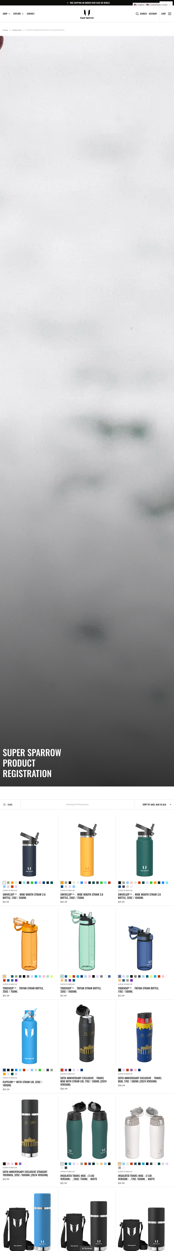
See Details (105, 2)
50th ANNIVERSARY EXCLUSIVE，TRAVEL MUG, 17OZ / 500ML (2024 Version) (140, 1079)
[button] (152, 5)
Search (143, 13)
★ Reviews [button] (87, 1248)
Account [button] (153, 13)
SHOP (5, 13)
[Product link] (29, 859)
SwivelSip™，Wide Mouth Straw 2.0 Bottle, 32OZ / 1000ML (139, 896)
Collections (17, 30)
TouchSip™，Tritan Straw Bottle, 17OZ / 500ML (138, 989)
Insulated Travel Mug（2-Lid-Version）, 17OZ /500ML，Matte (136, 1177)
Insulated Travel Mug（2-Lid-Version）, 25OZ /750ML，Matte (78, 1177)
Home (5, 30)
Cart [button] (163, 13)
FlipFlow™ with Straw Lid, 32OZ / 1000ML (22, 1083)
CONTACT (31, 13)
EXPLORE (17, 13)
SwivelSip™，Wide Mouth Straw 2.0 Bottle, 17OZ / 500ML (24, 896)
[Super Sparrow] (87, 13)
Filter (10, 804)
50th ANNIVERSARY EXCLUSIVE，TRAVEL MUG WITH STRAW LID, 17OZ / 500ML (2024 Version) (83, 1081)
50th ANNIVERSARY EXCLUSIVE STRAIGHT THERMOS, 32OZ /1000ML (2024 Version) (25, 1173)
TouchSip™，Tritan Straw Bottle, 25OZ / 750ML (23, 989)
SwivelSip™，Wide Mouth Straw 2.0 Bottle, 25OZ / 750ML (81, 896)
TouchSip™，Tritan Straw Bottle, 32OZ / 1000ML (80, 989)
